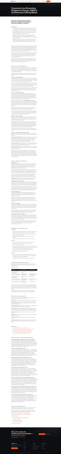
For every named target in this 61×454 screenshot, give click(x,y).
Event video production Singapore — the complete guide (21, 327)
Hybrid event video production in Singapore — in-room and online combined (23, 329)
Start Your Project (14, 448)
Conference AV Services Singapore (17, 420)
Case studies (43, 444)
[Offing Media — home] (13, 1)
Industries (26, 1)
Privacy (45, 452)
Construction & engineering (36, 446)
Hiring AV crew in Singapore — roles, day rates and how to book (21, 333)
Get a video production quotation (16, 423)
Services (23, 1)
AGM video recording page (16, 174)
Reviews (36, 1)
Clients (33, 1)
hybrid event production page (30, 188)
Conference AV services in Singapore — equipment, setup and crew (22, 331)
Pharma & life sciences (35, 445)
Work (20, 1)
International (30, 1)
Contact (39, 1)
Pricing (47, 452)
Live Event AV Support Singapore (17, 421)
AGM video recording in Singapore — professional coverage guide (22, 330)
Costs (49, 452)
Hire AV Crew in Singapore (16, 418)
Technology (34, 444)
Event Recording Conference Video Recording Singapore (21, 417)
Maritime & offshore (35, 447)
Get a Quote (48, 1)
